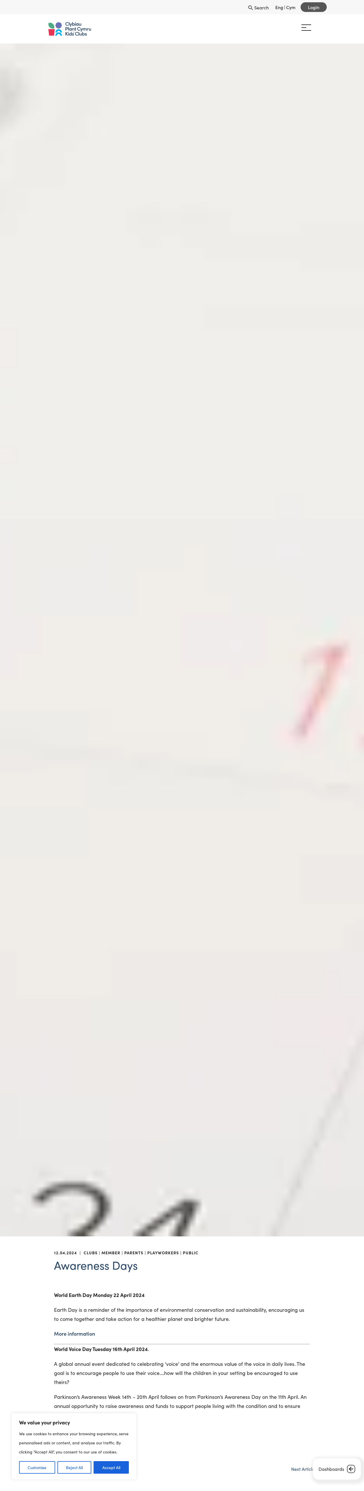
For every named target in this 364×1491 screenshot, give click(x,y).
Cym (290, 7)
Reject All (74, 1467)
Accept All (111, 1467)
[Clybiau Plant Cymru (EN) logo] (60, 29)
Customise (37, 1467)
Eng (279, 7)
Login (313, 7)
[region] (73, 1446)
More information (74, 1333)
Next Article (303, 1469)
